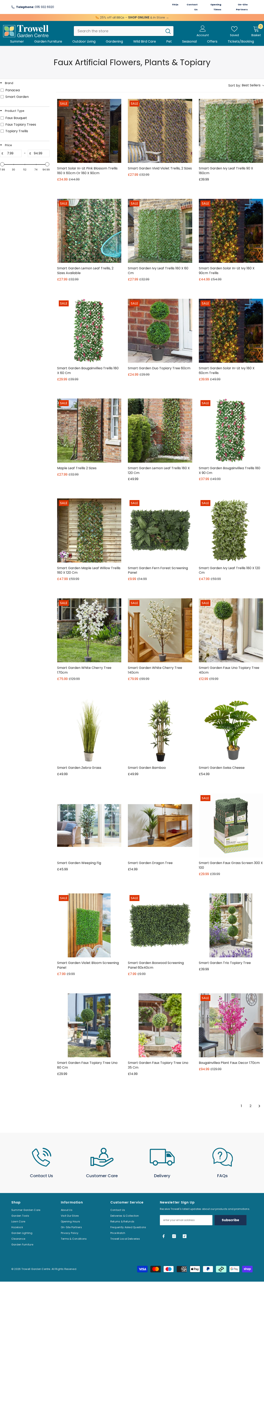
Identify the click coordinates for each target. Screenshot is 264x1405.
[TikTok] (184, 1236)
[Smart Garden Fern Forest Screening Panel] (160, 530)
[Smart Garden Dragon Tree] (160, 825)
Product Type (14, 111)
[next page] (259, 1106)
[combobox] (118, 31)
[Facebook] (163, 1236)
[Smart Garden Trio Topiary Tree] (231, 925)
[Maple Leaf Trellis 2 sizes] (89, 430)
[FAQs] (222, 1157)
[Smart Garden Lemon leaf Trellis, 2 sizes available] (89, 231)
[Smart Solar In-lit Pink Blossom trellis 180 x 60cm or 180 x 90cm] (89, 131)
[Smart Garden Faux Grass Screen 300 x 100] (231, 825)
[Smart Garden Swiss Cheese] (231, 730)
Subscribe (230, 1220)
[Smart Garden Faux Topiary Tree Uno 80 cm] (89, 1025)
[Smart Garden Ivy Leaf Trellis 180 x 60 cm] (160, 231)
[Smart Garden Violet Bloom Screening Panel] (89, 925)
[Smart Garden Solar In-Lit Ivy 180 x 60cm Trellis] (231, 331)
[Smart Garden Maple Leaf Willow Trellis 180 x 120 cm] (89, 530)
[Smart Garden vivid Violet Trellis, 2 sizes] (160, 131)
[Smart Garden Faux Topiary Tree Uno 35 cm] (160, 1025)
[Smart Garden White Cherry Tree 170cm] (89, 630)
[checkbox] (24, 90)
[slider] (2, 164)
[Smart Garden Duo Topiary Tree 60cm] (160, 331)
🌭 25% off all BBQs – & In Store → (132, 17)
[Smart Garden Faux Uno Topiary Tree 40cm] (231, 630)
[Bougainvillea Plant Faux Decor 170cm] (231, 1025)
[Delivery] (162, 1157)
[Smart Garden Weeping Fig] (89, 825)
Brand (8, 83)
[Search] (123, 31)
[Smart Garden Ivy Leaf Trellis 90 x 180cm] (231, 131)
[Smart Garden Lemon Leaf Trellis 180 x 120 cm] (160, 430)
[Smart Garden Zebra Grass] (89, 730)
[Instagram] (174, 1236)
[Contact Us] (41, 1157)
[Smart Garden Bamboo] (160, 730)
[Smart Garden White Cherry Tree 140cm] (160, 630)
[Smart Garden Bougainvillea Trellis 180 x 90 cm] (231, 430)
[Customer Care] (102, 1157)
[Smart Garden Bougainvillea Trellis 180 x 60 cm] (89, 331)
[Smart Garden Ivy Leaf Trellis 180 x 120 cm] (231, 530)
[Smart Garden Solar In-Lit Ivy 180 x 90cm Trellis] (231, 231)
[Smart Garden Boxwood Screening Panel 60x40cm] (160, 925)
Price (8, 145)
